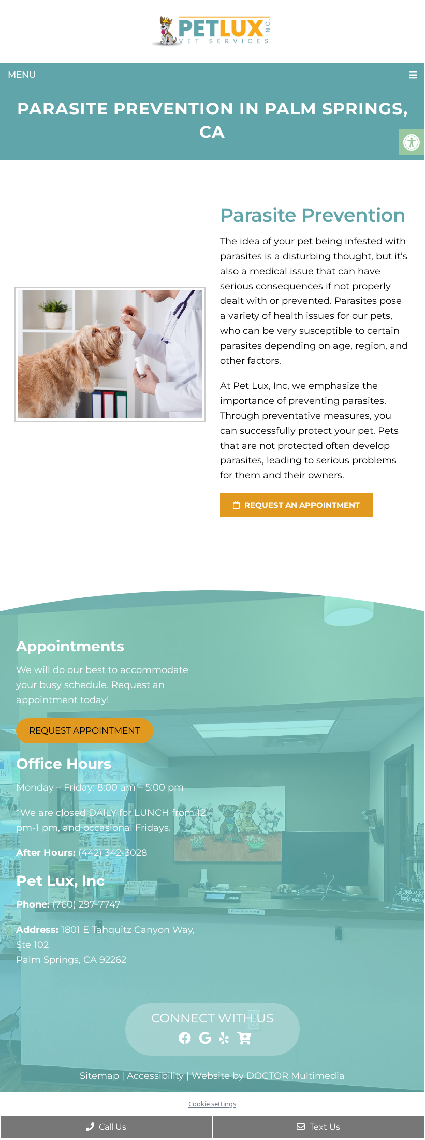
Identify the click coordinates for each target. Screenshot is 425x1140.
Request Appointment (84, 730)
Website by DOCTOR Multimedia (268, 1075)
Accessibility (155, 1075)
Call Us (111, 1127)
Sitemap (99, 1075)
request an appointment (301, 505)
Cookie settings (212, 1103)
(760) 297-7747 (86, 904)
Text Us (323, 1127)
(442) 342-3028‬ (112, 852)
